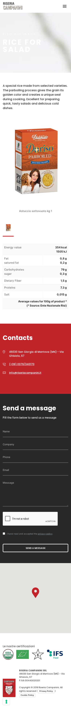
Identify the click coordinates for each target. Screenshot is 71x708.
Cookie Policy (27, 695)
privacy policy (45, 533)
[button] (35, 593)
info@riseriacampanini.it (25, 373)
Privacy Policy (46, 691)
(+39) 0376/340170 (21, 364)
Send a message (36, 548)
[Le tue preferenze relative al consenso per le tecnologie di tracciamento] (6, 701)
